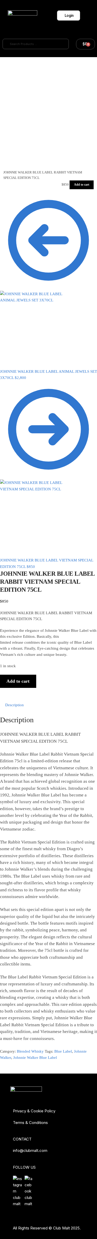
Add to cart (81, 184)
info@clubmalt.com (30, 1150)
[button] (85, 16)
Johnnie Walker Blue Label (35, 1057)
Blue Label (63, 1051)
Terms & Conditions (30, 1122)
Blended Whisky (30, 1051)
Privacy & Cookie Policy (34, 1110)
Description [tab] (14, 705)
